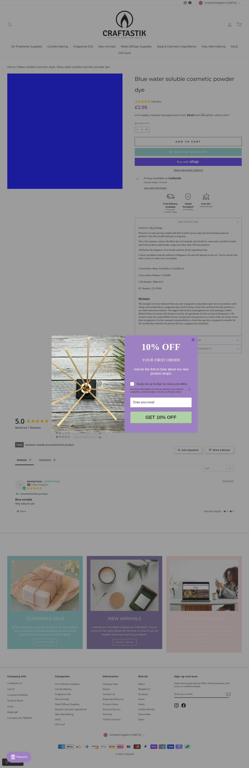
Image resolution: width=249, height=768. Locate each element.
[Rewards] (18, 757)
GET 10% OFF (160, 417)
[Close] (193, 339)
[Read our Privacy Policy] (189, 389)
